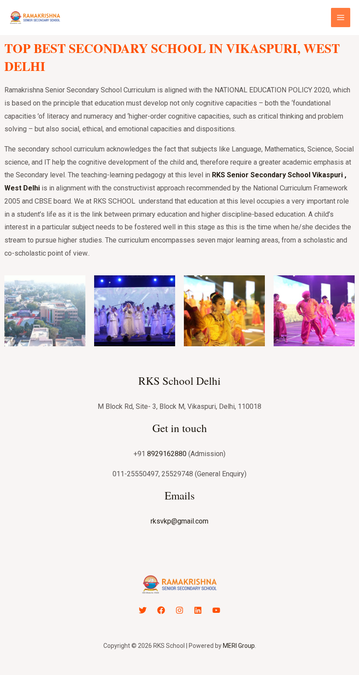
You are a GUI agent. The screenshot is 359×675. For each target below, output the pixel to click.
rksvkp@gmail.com (179, 521)
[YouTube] (216, 610)
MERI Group (239, 645)
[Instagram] (179, 610)
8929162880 (167, 454)
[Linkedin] (198, 610)
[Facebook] (161, 610)
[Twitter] (143, 610)
